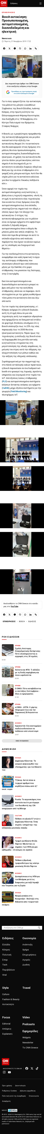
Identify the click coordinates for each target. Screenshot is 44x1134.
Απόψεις (6, 1028)
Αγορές (26, 959)
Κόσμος (6, 949)
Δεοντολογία (20, 1086)
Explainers (7, 1033)
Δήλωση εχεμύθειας (28, 1091)
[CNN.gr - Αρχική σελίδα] (5, 1061)
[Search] (39, 927)
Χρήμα (25, 949)
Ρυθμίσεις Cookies (9, 1091)
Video (26, 1017)
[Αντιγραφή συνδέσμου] (35, 48)
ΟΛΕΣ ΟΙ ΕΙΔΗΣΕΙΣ (22, 741)
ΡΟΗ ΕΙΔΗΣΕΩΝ (10, 637)
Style (5, 987)
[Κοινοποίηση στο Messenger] (14, 48)
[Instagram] (4, 1072)
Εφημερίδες (30, 1031)
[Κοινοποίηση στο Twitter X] (9, 48)
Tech (4, 964)
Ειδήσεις (13, 3)
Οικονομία (29, 938)
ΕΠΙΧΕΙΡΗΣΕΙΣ (8, 12)
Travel (26, 987)
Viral (4, 974)
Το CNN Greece (30, 1047)
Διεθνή (26, 964)
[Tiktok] (37, 1068)
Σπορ (5, 959)
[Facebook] (26, 1068)
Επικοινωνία (34, 1096)
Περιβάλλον (8, 969)
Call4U (6, 388)
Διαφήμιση (6, 1101)
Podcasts (28, 1024)
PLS (4, 381)
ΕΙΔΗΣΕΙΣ (32, 621)
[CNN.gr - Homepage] (3, 3)
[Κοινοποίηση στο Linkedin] (30, 48)
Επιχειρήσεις (29, 954)
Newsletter (27, 1042)
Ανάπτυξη (27, 944)
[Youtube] (9, 1072)
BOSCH (22, 621)
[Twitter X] (32, 1068)
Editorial (6, 1023)
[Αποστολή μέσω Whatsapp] (25, 48)
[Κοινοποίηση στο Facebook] (4, 48)
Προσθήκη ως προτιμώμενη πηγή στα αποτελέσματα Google (24, 92)
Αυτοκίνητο (8, 1004)
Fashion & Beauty (10, 999)
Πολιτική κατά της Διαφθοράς (14, 1096)
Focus (6, 1017)
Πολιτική (6, 954)
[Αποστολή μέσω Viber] (20, 48)
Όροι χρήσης (7, 1086)
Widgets (26, 1037)
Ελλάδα (6, 944)
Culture (5, 994)
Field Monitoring (18, 391)
